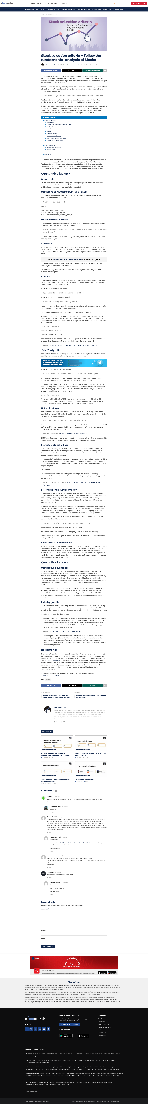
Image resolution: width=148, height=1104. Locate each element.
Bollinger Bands (95, 1073)
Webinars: (29, 1067)
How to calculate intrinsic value (73, 433)
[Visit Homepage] (7, 3)
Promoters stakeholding (54, 136)
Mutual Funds (96, 9)
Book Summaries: (31, 1082)
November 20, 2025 (47, 783)
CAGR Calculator (35, 1089)
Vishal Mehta (29, 1056)
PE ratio (49, 131)
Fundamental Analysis (68, 9)
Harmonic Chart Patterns (79, 1060)
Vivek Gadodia (115, 1054)
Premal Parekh (70, 1054)
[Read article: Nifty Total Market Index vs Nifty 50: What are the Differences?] (57, 769)
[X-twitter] (31, 1029)
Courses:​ (28, 1060)
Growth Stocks (40, 1069)
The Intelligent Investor (68, 1082)
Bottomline (47, 154)
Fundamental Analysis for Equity (67, 259)
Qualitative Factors (49, 145)
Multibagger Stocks (114, 1069)
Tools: (27, 1089)
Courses (32, 3)
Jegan (85, 1054)
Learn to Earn (65, 1084)
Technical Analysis (83, 9)
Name (43, 930)
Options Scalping (56, 1073)
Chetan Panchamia (52, 1054)
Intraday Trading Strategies (52, 1067)
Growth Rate (50, 122)
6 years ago (67, 856)
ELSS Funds (95, 1076)
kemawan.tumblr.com (54, 856)
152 (53, 757)
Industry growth (51, 149)
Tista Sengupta (55, 807)
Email (43, 938)
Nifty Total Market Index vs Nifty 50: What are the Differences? (55, 780)
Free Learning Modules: (32, 1073)
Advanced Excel (111, 1060)
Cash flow (50, 129)
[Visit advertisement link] (74, 363)
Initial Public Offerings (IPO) (33, 1076)
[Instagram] (35, 1029)
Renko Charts (74, 1069)
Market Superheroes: (32, 1054)
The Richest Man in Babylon (83, 1082)
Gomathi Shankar (58, 1056)
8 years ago (57, 796)
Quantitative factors (50, 120)
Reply (49, 802)
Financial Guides (101, 1101)
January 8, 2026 (80, 757)
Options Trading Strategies (68, 1067)
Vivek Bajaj (42, 1054)
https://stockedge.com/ (50, 675)
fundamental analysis (52, 661)
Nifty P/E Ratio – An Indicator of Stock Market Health (74, 345)
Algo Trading (90, 1060)
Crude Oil (81, 1069)
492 (87, 757)
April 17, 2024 (61, 65)
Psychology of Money (55, 1082)
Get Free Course (139, 3)
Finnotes (50, 872)
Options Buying (30, 1069)
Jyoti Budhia (106, 1054)
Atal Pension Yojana (94, 1089)
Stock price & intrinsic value (55, 140)
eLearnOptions (54, 1089)
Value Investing (46, 1076)
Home (42, 14)
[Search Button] (115, 3)
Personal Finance (117, 1073)
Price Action (90, 1067)
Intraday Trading (45, 1073)
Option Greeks (87, 1076)
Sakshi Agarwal (55, 837)
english (48, 679)
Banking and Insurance (105, 1076)
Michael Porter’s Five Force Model (67, 631)
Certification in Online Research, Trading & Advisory (76, 843)
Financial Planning (53, 9)
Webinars (40, 3)
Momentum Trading (55, 1060)
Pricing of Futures (106, 1073)
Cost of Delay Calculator (108, 1089)
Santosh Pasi (48, 1056)
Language (54, 3)
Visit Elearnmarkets (77, 1101)
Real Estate (116, 1076)
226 (55, 783)
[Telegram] (48, 1029)
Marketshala (107, 9)
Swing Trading (66, 1073)
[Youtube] (44, 1029)
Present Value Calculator (81, 1089)
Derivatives (40, 9)
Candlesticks (68, 1076)
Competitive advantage (54, 147)
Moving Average (102, 1069)
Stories (47, 3)
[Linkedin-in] (39, 1029)
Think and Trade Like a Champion (101, 1082)
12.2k (86, 781)
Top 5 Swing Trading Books (84, 779)
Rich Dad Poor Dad (42, 1082)
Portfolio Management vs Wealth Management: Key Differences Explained (55, 754)
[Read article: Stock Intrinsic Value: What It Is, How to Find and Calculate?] (91, 743)
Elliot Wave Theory (101, 1060)
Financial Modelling (76, 1073)
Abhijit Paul (79, 1054)
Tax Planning (109, 1067)
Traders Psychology (91, 1069)
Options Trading (36, 1060)
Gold (27, 1078)
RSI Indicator (86, 1073)
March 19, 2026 (46, 757)
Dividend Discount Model (54, 127)
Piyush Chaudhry (39, 1056)
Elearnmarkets (51, 65)
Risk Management (64, 1069)
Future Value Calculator (66, 1089)
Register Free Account (70, 1025)
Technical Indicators (57, 1076)
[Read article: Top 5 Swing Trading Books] (91, 769)
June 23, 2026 (79, 781)
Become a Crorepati (31, 1091)
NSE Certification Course (42, 1062)
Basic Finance (29, 9)
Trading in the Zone (55, 1084)
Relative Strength (99, 1067)
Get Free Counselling (113, 1101)
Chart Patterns (77, 1076)
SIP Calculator (45, 1089)
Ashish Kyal (62, 1054)
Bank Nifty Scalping (38, 1067)
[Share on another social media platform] (105, 70)
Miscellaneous (118, 9)
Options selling (81, 1067)
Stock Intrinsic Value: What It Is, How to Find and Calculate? (90, 754)
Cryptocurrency (30, 1062)
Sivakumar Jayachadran (95, 1054)
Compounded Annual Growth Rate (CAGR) (59, 124)
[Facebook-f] (27, 1029)
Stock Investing (67, 1060)
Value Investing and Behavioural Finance (37, 1084)
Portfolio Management (51, 1069)
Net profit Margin (52, 134)
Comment (45, 909)
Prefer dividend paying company (56, 138)
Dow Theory (45, 1060)
